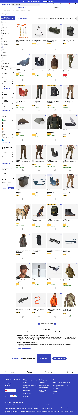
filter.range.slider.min (4, 182)
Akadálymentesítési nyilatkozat (47, 408)
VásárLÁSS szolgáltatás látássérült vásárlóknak (61, 382)
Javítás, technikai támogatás (44, 385)
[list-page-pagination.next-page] (55, 324)
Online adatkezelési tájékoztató (34, 404)
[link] (59, 358)
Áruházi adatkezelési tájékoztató (46, 404)
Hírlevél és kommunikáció (43, 387)
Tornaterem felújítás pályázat (58, 384)
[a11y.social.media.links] (5, 386)
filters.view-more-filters (6, 88)
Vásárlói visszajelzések (23, 404)
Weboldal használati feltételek (41, 407)
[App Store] (9, 379)
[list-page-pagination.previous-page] (39, 324)
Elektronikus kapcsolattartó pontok (10, 408)
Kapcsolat (41, 379)
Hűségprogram (25, 387)
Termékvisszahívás (42, 388)
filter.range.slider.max (11, 182)
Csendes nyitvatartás (57, 380)
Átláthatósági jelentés (36, 408)
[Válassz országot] (10, 390)
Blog (53, 393)
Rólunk (54, 379)
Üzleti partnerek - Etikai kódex (30, 407)
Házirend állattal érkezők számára (53, 407)
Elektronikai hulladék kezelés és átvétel (30, 385)
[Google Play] (18, 379)
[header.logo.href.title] (5, 4)
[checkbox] (8, 120)
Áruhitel (24, 392)
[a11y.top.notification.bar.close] (73, 1)
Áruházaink (55, 391)
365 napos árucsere (42, 384)
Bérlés (24, 379)
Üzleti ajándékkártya (26, 390)
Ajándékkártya (25, 388)
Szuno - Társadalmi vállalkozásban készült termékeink (60, 386)
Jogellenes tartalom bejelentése (65, 407)
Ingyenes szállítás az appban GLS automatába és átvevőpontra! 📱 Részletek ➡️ (38, 1)
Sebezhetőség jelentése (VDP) (21, 408)
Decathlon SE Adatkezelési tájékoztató (11, 407)
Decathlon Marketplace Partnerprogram (27, 394)
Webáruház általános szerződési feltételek (11, 404)
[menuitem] (22, 7)
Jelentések (30, 408)
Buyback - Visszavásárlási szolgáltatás (30, 380)
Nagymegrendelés (26, 396)
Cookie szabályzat (21, 407)
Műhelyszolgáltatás (26, 384)
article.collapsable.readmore (23, 348)
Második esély (25, 382)
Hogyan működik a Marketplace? (42, 391)
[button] (8, 77)
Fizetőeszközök (42, 382)
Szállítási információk (43, 380)
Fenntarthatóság (56, 388)
